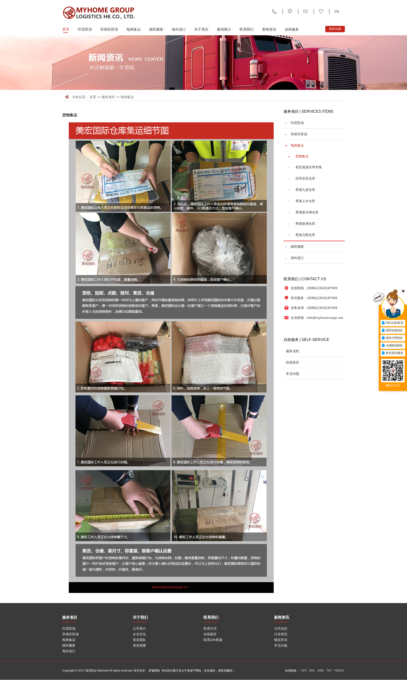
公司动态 (280, 628)
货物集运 (302, 156)
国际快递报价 (394, 330)
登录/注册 (335, 29)
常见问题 (292, 374)
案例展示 (224, 29)
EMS (321, 670)
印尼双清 (85, 29)
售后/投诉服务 (394, 353)
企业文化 (139, 634)
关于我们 (140, 617)
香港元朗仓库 (305, 235)
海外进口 (179, 29)
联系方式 (210, 628)
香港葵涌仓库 (305, 223)
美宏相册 (139, 645)
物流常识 (280, 640)
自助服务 (292, 29)
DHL (312, 670)
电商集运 (133, 29)
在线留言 (210, 634)
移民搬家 (156, 29)
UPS (304, 670)
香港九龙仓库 (305, 190)
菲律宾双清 (109, 29)
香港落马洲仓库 (306, 212)
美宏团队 (139, 640)
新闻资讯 (269, 29)
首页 (65, 29)
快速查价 (292, 362)
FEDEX (339, 670)
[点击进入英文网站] (336, 11)
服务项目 (108, 97)
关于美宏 (201, 29)
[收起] (393, 307)
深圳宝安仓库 (305, 178)
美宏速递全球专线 (308, 167)
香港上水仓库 (305, 201)
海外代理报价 (394, 338)
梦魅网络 (154, 670)
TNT (329, 670)
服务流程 (292, 351)
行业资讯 (280, 634)
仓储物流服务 (394, 345)
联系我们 (247, 29)
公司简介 (139, 628)
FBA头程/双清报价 (392, 323)
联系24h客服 (213, 640)
